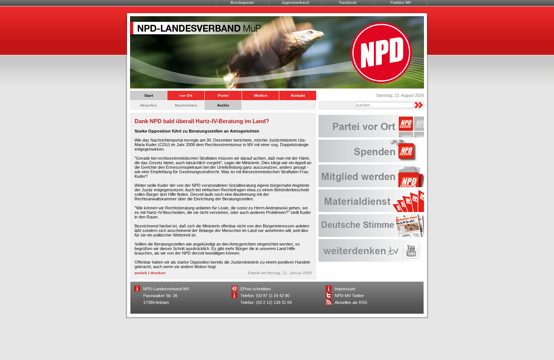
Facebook (348, 2)
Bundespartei (242, 2)
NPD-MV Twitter (349, 295)
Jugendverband (295, 2)
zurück (141, 273)
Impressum (345, 289)
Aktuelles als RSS (351, 302)
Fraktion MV (400, 2)
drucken (157, 273)
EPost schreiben (255, 289)
